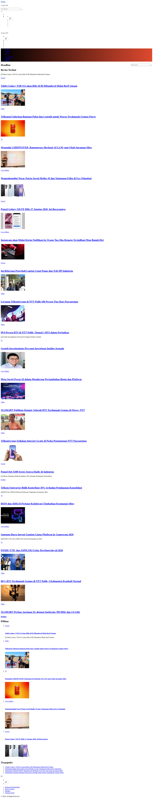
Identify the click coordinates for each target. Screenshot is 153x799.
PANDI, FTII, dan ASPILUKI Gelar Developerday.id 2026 (32, 550)
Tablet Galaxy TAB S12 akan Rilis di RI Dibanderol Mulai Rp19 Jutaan (39, 86)
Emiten (7, 49)
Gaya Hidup (9, 57)
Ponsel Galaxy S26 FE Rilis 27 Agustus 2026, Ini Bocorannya (33, 209)
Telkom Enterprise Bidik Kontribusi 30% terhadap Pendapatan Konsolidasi (41, 487)
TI (6, 55)
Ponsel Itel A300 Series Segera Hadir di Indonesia (27, 471)
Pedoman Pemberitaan (12, 787)
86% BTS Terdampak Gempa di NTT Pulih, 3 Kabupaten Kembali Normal (41, 581)
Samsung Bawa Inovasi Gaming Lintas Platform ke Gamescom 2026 (37, 534)
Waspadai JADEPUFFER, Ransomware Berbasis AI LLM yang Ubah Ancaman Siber (46, 147)
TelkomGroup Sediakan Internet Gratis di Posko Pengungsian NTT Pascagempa (44, 441)
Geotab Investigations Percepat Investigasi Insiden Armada (32, 348)
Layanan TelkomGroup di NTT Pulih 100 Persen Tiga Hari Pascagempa (39, 301)
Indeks (7, 60)
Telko (7, 51)
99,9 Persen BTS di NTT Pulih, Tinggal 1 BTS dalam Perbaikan (35, 332)
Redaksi (7, 791)
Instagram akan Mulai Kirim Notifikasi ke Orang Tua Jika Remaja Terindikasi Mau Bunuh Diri (52, 240)
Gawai (7, 53)
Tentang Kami (9, 793)
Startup (7, 59)
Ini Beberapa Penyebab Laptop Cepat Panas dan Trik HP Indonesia (37, 271)
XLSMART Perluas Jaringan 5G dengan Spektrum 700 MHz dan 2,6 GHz (40, 612)
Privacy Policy (10, 789)
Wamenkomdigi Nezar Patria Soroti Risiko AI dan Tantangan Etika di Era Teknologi (46, 178)
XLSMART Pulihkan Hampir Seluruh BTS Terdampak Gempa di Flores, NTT (43, 410)
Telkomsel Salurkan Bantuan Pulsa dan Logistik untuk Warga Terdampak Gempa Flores (48, 116)
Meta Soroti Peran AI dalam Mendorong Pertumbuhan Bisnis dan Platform (41, 379)
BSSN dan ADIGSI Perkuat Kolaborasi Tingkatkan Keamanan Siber (37, 503)
